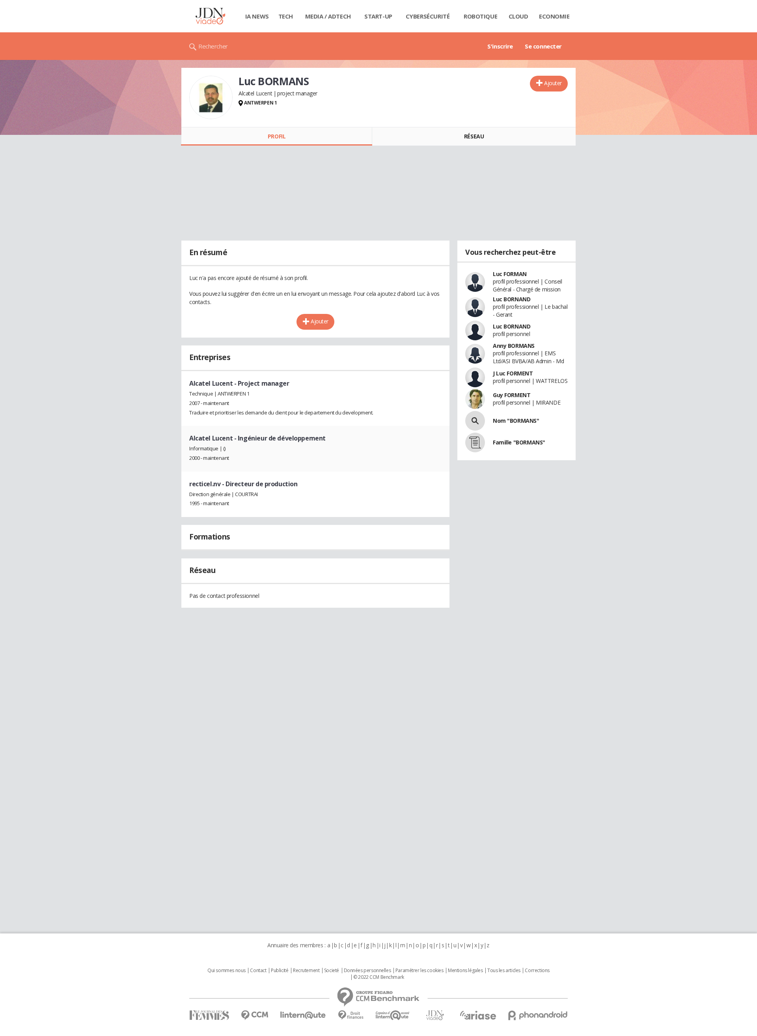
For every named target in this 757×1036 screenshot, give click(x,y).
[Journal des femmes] (209, 1015)
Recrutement (306, 970)
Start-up (378, 16)
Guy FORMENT (511, 395)
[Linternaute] (303, 1015)
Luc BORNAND (511, 299)
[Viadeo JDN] (435, 1015)
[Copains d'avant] (393, 1015)
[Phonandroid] (538, 1015)
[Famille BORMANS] (475, 442)
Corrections (537, 970)
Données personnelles (367, 970)
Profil (276, 136)
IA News (257, 16)
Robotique (480, 16)
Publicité (279, 970)
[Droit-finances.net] (351, 1015)
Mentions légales (465, 970)
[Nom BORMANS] (475, 421)
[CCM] (254, 1015)
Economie (554, 16)
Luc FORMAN (510, 274)
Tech (285, 16)
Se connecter (543, 46)
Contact (258, 970)
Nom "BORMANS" (516, 420)
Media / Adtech (328, 16)
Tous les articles (503, 970)
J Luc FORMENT (513, 373)
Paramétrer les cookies (419, 970)
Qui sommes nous (226, 970)
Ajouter (553, 83)
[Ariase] (478, 1015)
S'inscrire (500, 46)
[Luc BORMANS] (211, 97)
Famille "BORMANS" (519, 442)
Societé (331, 970)
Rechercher (213, 46)
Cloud (518, 16)
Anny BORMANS (514, 345)
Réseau (474, 136)
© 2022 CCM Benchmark (378, 977)
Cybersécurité (428, 16)
